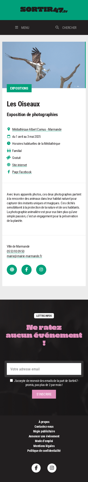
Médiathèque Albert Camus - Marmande (37, 129)
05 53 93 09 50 (15, 251)
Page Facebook (22, 172)
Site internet (19, 165)
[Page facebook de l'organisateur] (26, 270)
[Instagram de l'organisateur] (41, 270)
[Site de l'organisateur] (12, 270)
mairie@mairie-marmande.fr (24, 256)
